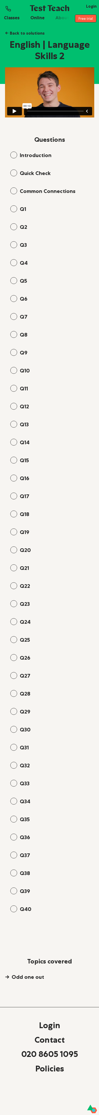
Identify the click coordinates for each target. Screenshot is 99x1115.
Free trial (85, 18)
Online (37, 17)
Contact (50, 1040)
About (62, 17)
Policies (49, 1069)
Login (49, 1025)
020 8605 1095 (49, 1054)
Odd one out (28, 977)
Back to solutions (25, 33)
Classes (12, 17)
